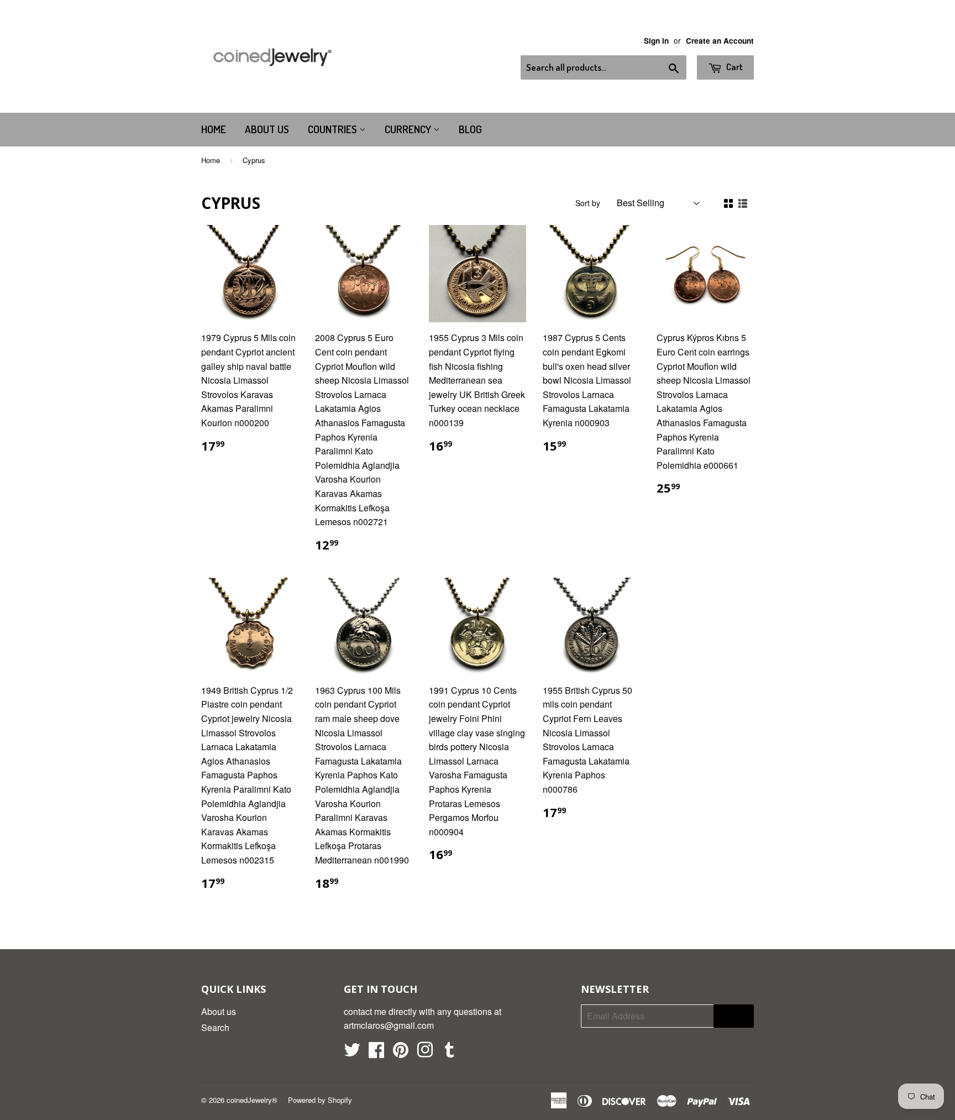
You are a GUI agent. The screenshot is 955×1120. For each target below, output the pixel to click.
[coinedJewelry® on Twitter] (352, 1052)
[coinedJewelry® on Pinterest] (400, 1052)
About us (267, 129)
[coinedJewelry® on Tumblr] (449, 1052)
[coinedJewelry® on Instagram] (425, 1052)
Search (215, 1027)
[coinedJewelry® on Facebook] (376, 1052)
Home (213, 129)
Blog (470, 129)
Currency (409, 129)
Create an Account (720, 40)
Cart (734, 66)
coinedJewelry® (252, 1100)
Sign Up (734, 1016)
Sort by (587, 202)
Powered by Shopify (320, 1100)
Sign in (656, 40)
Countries (333, 129)
